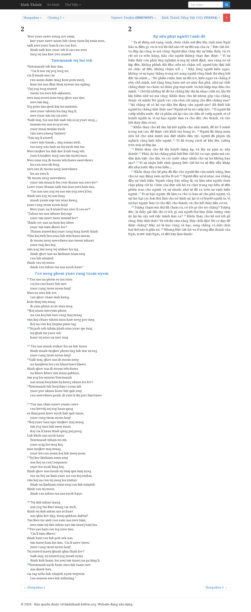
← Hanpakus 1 (34, 587)
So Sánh (53, 4)
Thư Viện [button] (72, 4)
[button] (32, 18)
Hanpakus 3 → (216, 587)
